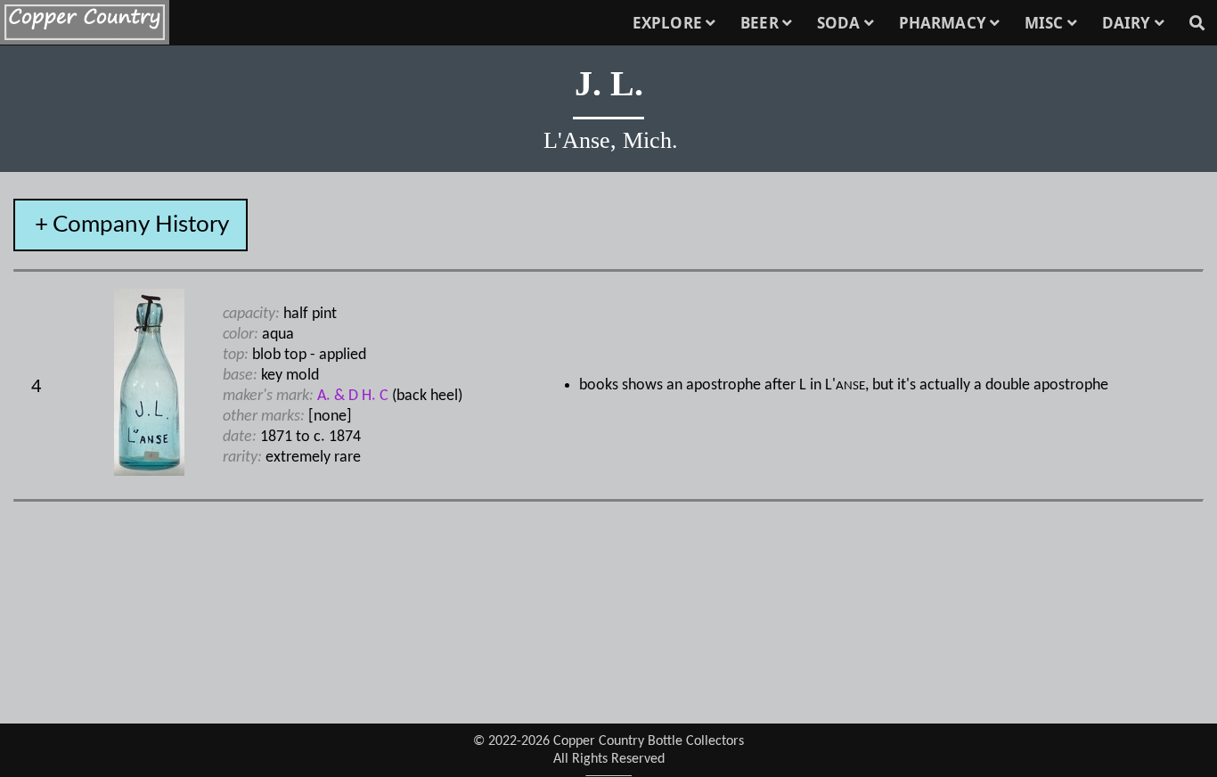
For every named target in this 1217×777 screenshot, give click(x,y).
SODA (840, 22)
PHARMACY (944, 22)
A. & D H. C (352, 396)
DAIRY (1128, 22)
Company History (141, 224)
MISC (1046, 22)
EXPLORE (669, 22)
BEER (761, 22)
